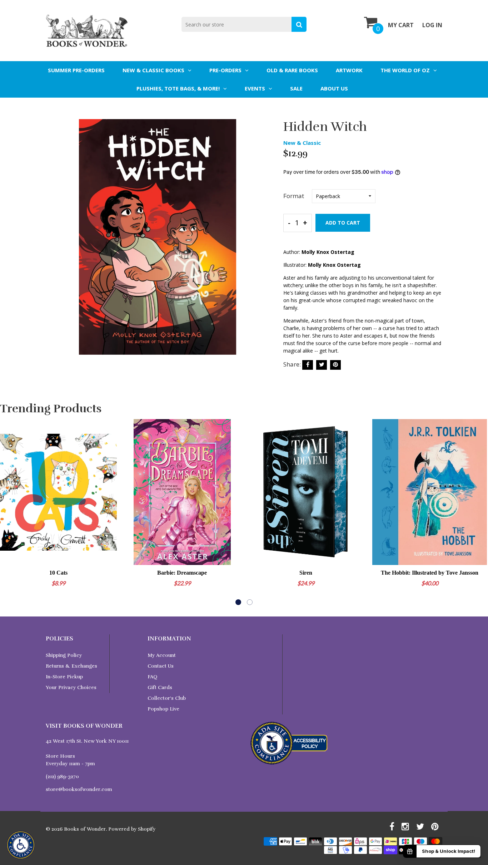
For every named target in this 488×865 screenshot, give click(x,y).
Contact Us (161, 666)
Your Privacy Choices (71, 687)
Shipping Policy (64, 655)
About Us (334, 88)
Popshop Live (163, 709)
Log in (432, 25)
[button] (238, 602)
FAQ (152, 677)
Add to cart (342, 222)
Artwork (349, 70)
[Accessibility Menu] (21, 844)
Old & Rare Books (292, 70)
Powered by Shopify (131, 829)
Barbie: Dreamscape (182, 573)
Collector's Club (167, 698)
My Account (162, 655)
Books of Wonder (85, 829)
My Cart (401, 25)
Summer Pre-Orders (76, 70)
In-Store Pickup (64, 677)
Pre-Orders (225, 70)
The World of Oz (405, 70)
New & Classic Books (153, 70)
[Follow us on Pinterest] (335, 365)
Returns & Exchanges (71, 666)
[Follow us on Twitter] (321, 365)
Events (255, 88)
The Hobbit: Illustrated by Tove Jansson (429, 573)
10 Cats (58, 573)
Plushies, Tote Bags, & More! (178, 88)
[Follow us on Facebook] (307, 365)
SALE (296, 88)
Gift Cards (160, 687)
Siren (305, 573)
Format (293, 196)
